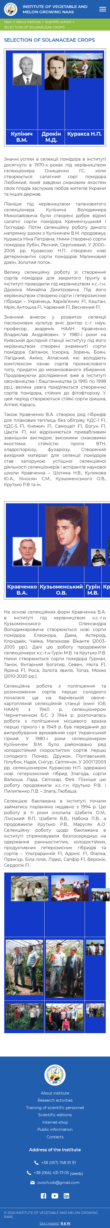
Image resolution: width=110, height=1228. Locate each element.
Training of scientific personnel (55, 1108)
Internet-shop (55, 1122)
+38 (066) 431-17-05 (51, 1173)
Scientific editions (55, 1115)
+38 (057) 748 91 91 (58, 1163)
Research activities (55, 1100)
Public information (55, 1129)
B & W (65, 1223)
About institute (55, 1093)
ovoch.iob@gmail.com (58, 1182)
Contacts (55, 1137)
